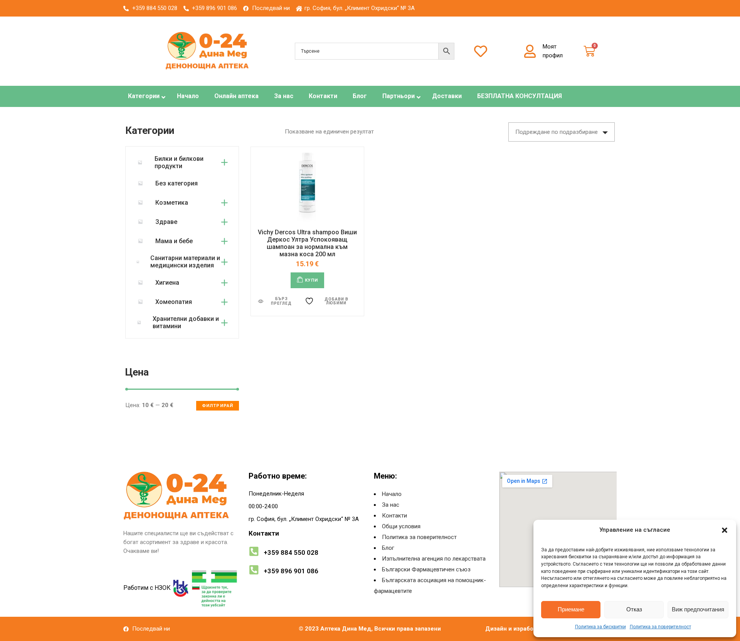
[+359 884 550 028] (254, 551)
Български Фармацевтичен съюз (426, 569)
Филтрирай (217, 405)
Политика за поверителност (660, 626)
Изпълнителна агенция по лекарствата (434, 558)
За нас (390, 504)
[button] (724, 530)
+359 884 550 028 (291, 552)
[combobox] (561, 132)
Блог (388, 547)
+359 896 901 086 (291, 571)
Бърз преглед (281, 301)
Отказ (634, 609)
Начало (392, 494)
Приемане (571, 609)
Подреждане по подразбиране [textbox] (556, 132)
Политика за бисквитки (600, 626)
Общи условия (401, 526)
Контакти (394, 515)
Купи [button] (311, 280)
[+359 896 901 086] (254, 569)
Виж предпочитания (698, 609)
